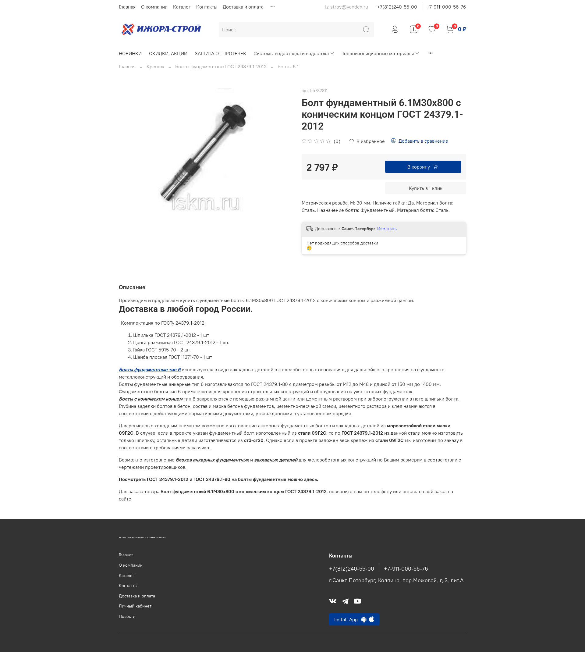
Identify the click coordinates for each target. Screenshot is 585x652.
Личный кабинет (135, 606)
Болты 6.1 (288, 66)
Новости (127, 616)
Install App (347, 619)
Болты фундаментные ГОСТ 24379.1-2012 (221, 66)
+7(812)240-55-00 (397, 7)
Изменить (387, 228)
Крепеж (155, 66)
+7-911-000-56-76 (446, 7)
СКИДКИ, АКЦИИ (168, 53)
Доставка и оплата (243, 7)
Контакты (206, 7)
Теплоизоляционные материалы (378, 53)
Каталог (182, 7)
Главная (127, 7)
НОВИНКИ (130, 53)
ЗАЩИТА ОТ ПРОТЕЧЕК (220, 53)
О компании (154, 7)
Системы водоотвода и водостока (291, 53)
